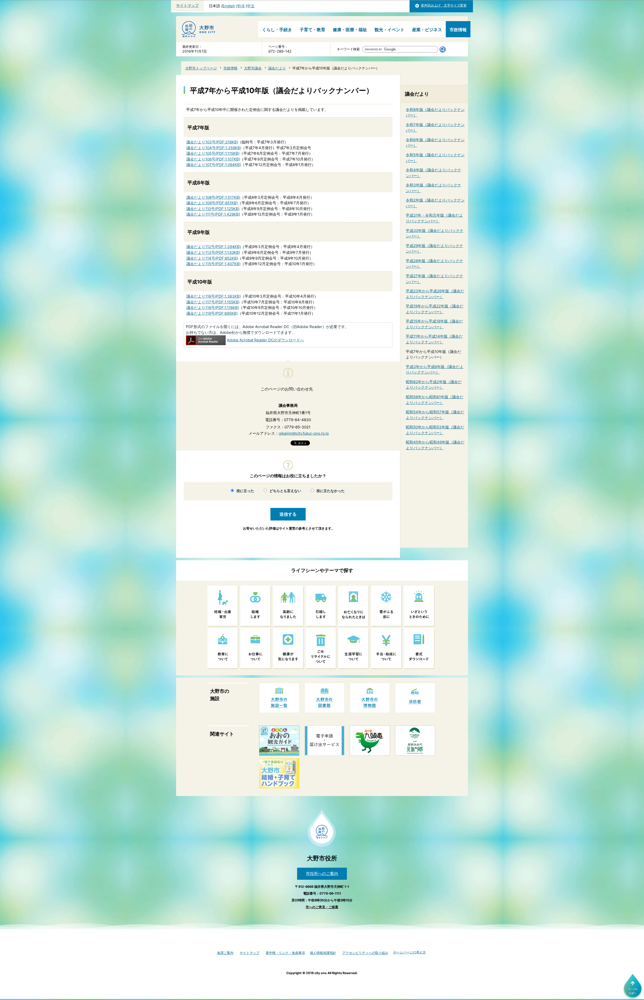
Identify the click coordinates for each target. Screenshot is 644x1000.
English (228, 6)
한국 (241, 6)
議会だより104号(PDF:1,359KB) (213, 147)
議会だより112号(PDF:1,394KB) (213, 246)
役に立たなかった (330, 491)
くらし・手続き (277, 29)
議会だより (277, 68)
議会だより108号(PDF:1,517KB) (213, 197)
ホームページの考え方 (409, 952)
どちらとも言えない (285, 491)
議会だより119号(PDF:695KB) (212, 313)
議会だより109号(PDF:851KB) (212, 203)
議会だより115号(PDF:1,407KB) (213, 263)
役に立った (245, 491)
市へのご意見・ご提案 (322, 907)
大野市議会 (253, 68)
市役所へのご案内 (322, 873)
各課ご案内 (225, 953)
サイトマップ (187, 5)
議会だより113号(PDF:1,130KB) (213, 252)
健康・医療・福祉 (350, 29)
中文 (251, 6)
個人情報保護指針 (323, 953)
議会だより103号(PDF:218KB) (212, 142)
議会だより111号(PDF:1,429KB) (213, 214)
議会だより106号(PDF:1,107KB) (213, 159)
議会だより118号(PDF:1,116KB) (212, 307)
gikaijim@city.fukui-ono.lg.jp (304, 433)
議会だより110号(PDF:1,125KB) (212, 208)
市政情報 (458, 29)
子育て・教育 (312, 29)
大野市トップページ (201, 68)
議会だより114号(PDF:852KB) (212, 258)
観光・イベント (390, 29)
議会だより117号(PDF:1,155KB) (212, 302)
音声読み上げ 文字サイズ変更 (444, 5)
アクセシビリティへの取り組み (365, 953)
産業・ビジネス (427, 29)
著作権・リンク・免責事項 (285, 953)
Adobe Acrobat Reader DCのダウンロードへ (265, 340)
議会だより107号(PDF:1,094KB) (213, 164)
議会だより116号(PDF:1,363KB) (213, 296)
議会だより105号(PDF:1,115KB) (212, 153)
